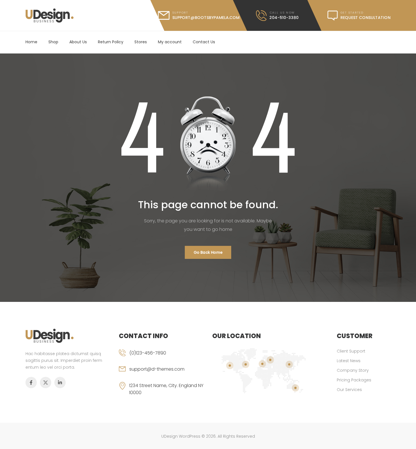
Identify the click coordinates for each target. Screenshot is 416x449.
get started (352, 12)
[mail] (198, 15)
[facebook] (31, 382)
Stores (140, 42)
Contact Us (204, 42)
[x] (45, 382)
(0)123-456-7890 (147, 353)
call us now (282, 12)
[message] (359, 15)
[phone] (161, 357)
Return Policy (110, 42)
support (180, 12)
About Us (78, 42)
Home (31, 42)
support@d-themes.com (157, 369)
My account (170, 42)
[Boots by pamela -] (49, 15)
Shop (53, 42)
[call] (277, 15)
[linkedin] (60, 382)
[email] (161, 374)
